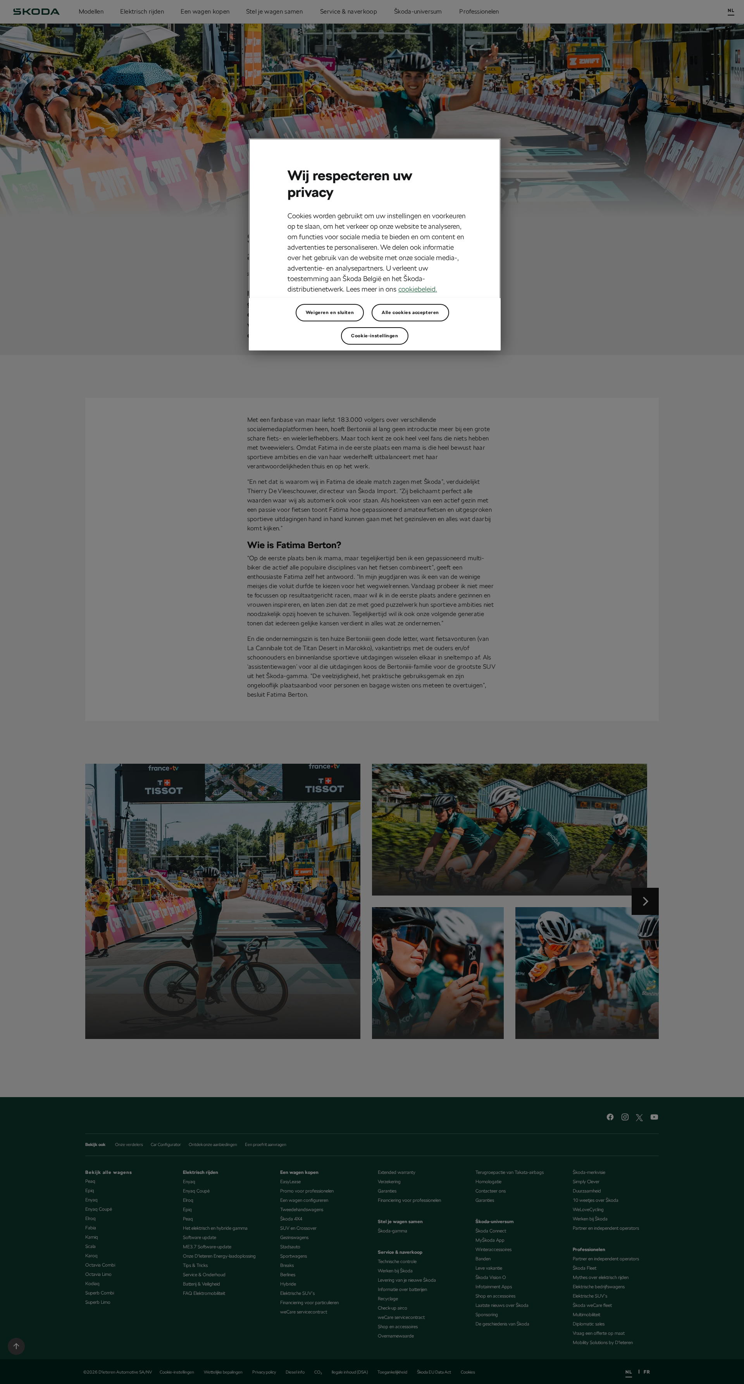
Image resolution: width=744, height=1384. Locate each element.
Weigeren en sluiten (330, 312)
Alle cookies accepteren (410, 312)
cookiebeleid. (417, 289)
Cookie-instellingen (374, 335)
